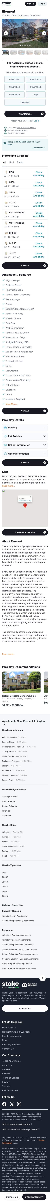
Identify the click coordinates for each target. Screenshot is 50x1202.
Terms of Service (10, 1077)
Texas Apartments (11, 1061)
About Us (7, 1065)
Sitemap (6, 1086)
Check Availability (38, 174)
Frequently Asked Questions (16, 1031)
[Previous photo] (6, 33)
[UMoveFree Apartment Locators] (10, 984)
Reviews (6, 1073)
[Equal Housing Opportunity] (29, 985)
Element (8, 12)
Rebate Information (11, 1036)
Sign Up (30, 4)
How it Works (9, 1027)
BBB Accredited (10, 1090)
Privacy (6, 1082)
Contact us (25, 1008)
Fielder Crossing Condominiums (19, 695)
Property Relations (11, 1044)
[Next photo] (44, 33)
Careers (6, 1069)
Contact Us (12, 1197)
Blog (4, 1040)
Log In (42, 4)
